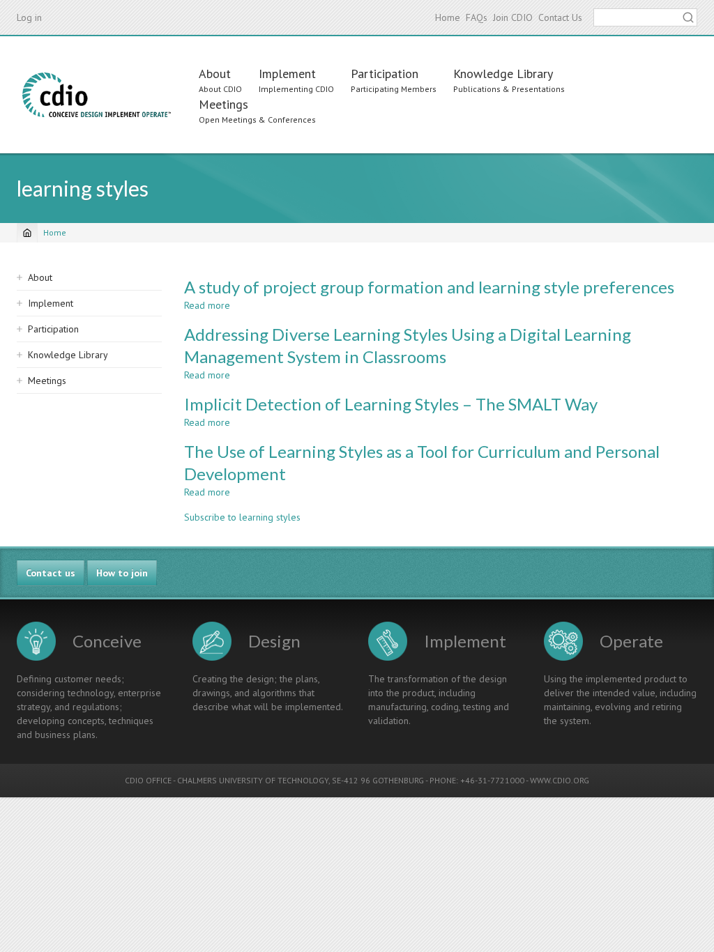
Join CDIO (513, 17)
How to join (122, 573)
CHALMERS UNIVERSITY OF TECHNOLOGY (252, 780)
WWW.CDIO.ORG (559, 780)
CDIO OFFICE (148, 780)
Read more (207, 305)
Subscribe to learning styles (242, 517)
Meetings (223, 104)
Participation (384, 74)
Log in (29, 17)
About (215, 74)
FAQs (476, 17)
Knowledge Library (503, 74)
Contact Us (560, 17)
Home (447, 17)
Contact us (50, 573)
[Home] (96, 94)
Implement (287, 74)
